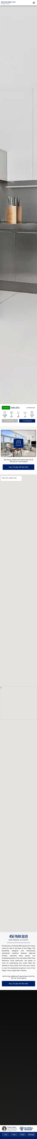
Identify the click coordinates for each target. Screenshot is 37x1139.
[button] (34, 2)
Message (31, 1134)
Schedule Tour (9, 421)
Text (14, 1134)
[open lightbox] (18, 204)
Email (22, 1134)
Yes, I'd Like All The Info (18, 467)
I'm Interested (27, 421)
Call (5, 1134)
